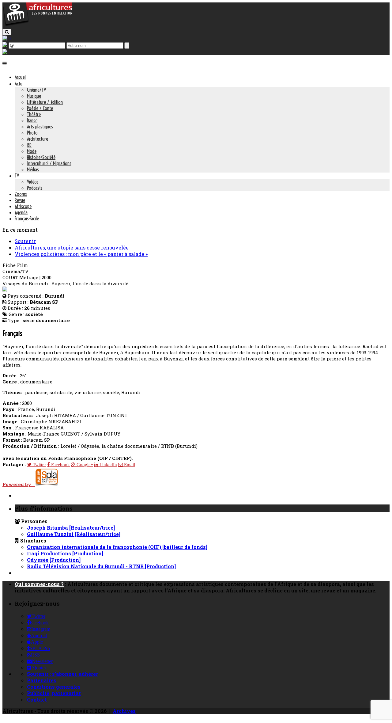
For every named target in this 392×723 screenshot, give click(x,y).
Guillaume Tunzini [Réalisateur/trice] (73, 534)
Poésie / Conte (40, 108)
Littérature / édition (45, 102)
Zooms (21, 194)
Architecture (37, 139)
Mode (31, 151)
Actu (18, 84)
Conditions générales (54, 686)
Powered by (18, 484)
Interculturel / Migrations (49, 163)
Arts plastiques (40, 127)
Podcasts (35, 188)
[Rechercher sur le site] (6, 32)
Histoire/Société (41, 157)
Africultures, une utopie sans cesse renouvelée (72, 247)
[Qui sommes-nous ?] (4, 52)
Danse (32, 120)
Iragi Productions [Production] (65, 553)
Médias (33, 169)
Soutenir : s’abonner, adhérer (62, 674)
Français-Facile (27, 218)
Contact (37, 699)
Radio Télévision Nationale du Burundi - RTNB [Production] (101, 566)
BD (29, 145)
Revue (20, 200)
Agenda (21, 212)
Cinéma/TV (36, 90)
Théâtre (34, 114)
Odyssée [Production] (54, 560)
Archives (124, 711)
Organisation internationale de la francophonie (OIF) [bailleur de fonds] (117, 547)
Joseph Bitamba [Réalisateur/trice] (71, 527)
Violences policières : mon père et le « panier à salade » (81, 254)
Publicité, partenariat (54, 693)
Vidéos (33, 182)
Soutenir (25, 241)
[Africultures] (37, 25)
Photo (32, 133)
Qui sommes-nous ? (39, 584)
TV (17, 176)
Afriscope (23, 206)
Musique (34, 96)
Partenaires (41, 680)
